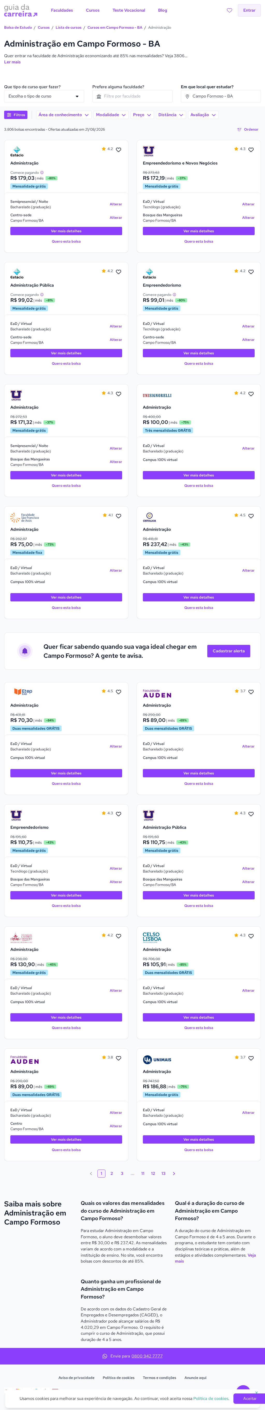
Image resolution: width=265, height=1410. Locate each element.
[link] (24, 151)
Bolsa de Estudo (18, 27)
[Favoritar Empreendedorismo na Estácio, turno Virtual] (251, 272)
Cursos (44, 27)
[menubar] (109, 10)
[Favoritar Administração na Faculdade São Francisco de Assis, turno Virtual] (118, 516)
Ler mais (12, 62)
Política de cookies (119, 1377)
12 (153, 1173)
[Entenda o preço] (42, 172)
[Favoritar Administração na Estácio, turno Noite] (118, 150)
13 (163, 1173)
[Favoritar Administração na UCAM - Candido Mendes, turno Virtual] (118, 936)
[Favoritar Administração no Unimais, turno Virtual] (251, 1058)
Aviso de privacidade (76, 1377)
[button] (15, 115)
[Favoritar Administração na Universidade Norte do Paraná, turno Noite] (118, 394)
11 (142, 1173)
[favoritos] (229, 10)
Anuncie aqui (196, 1377)
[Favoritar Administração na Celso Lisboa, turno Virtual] (251, 936)
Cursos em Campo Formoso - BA (114, 27)
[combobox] (132, 96)
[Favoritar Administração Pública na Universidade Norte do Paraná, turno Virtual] (251, 814)
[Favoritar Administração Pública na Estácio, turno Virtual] (118, 272)
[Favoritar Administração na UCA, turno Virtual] (251, 516)
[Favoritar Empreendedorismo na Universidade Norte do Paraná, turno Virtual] (118, 814)
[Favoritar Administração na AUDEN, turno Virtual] (251, 692)
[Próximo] (174, 1173)
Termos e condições (159, 1377)
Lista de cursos (69, 27)
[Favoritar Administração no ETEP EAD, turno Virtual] (118, 692)
